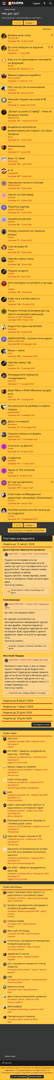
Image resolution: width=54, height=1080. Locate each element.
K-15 (10, 170)
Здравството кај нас (18, 953)
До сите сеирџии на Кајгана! (25, 47)
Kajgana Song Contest (17, 762)
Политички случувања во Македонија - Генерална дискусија (29, 942)
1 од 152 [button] (17, 22)
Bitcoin (11, 66)
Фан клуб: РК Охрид (18, 930)
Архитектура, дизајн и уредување (23, 787)
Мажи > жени (16, 350)
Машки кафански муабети (24, 75)
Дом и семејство (15, 816)
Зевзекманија (16, 146)
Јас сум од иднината (20, 482)
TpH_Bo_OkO (13, 38)
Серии (10, 746)
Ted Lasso (13, 738)
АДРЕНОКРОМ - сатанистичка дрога (30, 338)
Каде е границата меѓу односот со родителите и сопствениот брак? (26, 806)
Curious (11, 516)
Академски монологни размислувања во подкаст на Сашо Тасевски (30, 130)
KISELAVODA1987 (16, 604)
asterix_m (12, 381)
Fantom (11, 237)
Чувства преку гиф (19, 362)
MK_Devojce (13, 161)
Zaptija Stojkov (14, 436)
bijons (10, 137)
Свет (10, 992)
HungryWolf (13, 173)
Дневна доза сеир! (19, 35)
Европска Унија (16, 986)
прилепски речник (19, 218)
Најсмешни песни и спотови (25, 182)
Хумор (11, 926)
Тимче (10, 249)
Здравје (11, 959)
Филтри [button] (46, 29)
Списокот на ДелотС (20, 445)
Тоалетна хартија (18, 206)
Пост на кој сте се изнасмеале (26, 87)
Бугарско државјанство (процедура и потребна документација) (28, 907)
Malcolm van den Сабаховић (20, 317)
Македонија (13, 831)
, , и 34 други (27, 647)
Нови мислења (12, 887)
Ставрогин (14, 458)
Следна (29, 22)
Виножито (12, 424)
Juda (10, 791)
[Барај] (50, 3)
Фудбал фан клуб (40, 660)
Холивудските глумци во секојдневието (23, 376)
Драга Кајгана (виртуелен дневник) (27, 996)
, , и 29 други (27, 693)
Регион (11, 916)
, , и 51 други (28, 591)
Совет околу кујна (17, 779)
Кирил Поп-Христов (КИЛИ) (25, 326)
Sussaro (11, 500)
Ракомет (11, 936)
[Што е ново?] (44, 3)
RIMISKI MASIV (14, 185)
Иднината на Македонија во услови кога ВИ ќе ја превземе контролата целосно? (27, 851)
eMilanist (11, 460)
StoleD (10, 448)
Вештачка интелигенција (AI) (21, 863)
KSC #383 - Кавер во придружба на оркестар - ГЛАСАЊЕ (26, 752)
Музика (11, 972)
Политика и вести (16, 949)
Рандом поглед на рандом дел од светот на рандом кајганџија (28, 312)
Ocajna (11, 261)
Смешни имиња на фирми (24, 433)
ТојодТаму (12, 329)
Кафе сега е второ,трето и (24, 298)
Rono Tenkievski (14, 485)
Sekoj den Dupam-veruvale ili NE (27, 99)
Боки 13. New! (16, 158)
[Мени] (4, 3)
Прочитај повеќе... (14, 584)
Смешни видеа (16, 920)
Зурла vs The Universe (21, 470)
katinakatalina (14, 412)
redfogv (11, 289)
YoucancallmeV (14, 78)
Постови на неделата (18, 538)
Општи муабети (41, 554)
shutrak (11, 273)
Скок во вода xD (18, 246)
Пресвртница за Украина (21, 1016)
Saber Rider (13, 554)
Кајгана (7, 1062)
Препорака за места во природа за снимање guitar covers (26, 822)
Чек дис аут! (13, 775)
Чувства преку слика (21, 258)
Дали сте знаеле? (18, 421)
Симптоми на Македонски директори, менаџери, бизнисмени (30, 495)
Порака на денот (18, 270)
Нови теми (9, 733)
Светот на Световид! (20, 194)
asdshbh (11, 221)
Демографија (15, 1006)
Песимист (12, 90)
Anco (10, 102)
